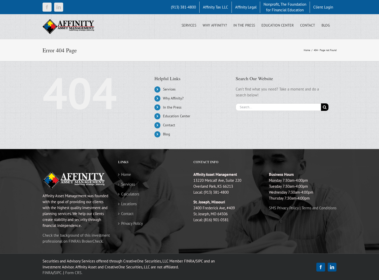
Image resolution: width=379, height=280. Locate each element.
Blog (166, 134)
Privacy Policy (132, 223)
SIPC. (58, 272)
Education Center (176, 116)
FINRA (48, 272)
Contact (169, 125)
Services (169, 89)
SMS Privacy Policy (284, 207)
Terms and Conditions (319, 207)
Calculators (130, 194)
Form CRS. (73, 272)
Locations (129, 203)
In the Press (172, 107)
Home (126, 174)
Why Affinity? (173, 98)
